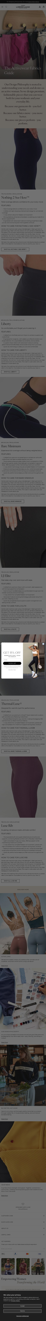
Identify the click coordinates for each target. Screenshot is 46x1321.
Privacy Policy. (15, 1300)
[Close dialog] (43, 644)
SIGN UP (12, 663)
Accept (22, 1306)
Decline (22, 1311)
